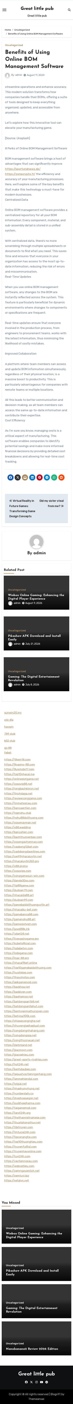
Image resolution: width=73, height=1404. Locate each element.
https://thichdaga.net (18, 793)
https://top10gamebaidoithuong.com (28, 967)
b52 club (9, 740)
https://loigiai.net (15, 1083)
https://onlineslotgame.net (21, 779)
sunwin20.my (13, 712)
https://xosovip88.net (18, 784)
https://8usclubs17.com (19, 769)
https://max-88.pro (16, 958)
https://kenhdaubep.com (20, 1069)
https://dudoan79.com (18, 890)
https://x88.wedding (17, 827)
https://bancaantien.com (20, 808)
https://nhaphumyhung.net (22, 1088)
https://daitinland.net (18, 1045)
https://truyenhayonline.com (22, 1151)
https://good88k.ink (17, 929)
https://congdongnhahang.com (24, 1030)
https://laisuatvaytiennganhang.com (28, 1074)
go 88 (8, 747)
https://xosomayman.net (20, 822)
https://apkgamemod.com (20, 982)
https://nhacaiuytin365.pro (21, 861)
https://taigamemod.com (20, 1108)
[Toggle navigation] (4, 10)
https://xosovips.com (17, 871)
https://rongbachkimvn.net (21, 788)
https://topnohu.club (17, 813)
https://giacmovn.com (18, 1050)
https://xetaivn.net (16, 1180)
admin (18, 75)
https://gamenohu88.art (19, 919)
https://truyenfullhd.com (20, 1146)
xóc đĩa (8, 719)
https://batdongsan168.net (21, 1001)
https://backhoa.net (17, 987)
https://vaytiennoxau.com (21, 1161)
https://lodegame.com (18, 953)
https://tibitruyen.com (18, 1127)
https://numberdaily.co (18, 1093)
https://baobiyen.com (18, 991)
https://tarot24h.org (17, 1112)
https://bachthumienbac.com (23, 837)
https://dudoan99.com (18, 900)
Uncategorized (14, 45)
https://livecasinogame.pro (21, 938)
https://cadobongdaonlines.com (24, 851)
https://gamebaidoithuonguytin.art (26, 904)
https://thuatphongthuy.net (22, 1122)
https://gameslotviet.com (20, 924)
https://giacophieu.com (19, 1054)
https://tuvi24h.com (17, 1156)
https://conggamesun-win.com (24, 875)
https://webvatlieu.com (19, 1166)
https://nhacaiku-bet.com (20, 909)
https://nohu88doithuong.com (23, 817)
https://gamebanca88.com (21, 914)
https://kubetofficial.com (20, 943)
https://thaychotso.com (19, 977)
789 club (9, 733)
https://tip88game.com (19, 885)
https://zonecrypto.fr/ (20, 174)
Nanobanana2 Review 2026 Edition (32, 1349)
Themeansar (36, 1399)
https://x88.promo (16, 866)
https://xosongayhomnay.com (23, 841)
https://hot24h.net (16, 1064)
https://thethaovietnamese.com (24, 1117)
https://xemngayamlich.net (22, 1170)
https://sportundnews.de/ (23, 169)
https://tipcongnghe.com (20, 1137)
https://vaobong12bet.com (21, 846)
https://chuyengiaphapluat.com (24, 1025)
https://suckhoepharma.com (22, 1103)
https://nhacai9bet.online (20, 962)
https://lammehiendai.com (21, 1078)
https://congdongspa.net (20, 1035)
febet (7, 752)
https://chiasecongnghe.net (22, 1021)
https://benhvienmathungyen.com (26, 1011)
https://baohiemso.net (18, 996)
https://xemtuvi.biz (16, 1175)
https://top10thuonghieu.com (23, 1141)
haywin (9, 726)
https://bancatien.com (18, 832)
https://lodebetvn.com (18, 948)
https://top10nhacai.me (19, 774)
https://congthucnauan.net (22, 1040)
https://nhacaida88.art (19, 895)
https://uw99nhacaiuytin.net (23, 856)
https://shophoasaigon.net (21, 1098)
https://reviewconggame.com (23, 798)
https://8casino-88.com (19, 764)
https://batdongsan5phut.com (23, 1006)
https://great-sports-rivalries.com (26, 1059)
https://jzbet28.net (16, 933)
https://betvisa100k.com (19, 1016)
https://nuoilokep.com (18, 972)
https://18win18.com (17, 759)
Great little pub (37, 8)
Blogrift (56, 1394)
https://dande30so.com (19, 880)
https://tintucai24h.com (19, 1132)
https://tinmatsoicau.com (20, 803)
